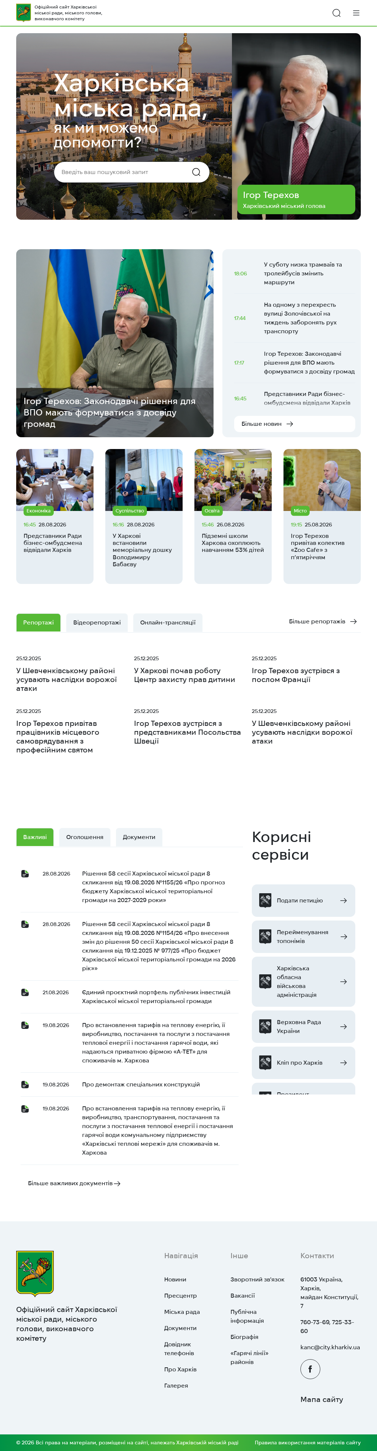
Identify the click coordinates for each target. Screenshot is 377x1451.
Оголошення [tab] (84, 837)
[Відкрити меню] (356, 12)
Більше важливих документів (70, 1183)
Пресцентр (180, 1295)
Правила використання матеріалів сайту (308, 1442)
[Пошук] (336, 12)
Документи (180, 1328)
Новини (175, 1279)
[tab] (167, 622)
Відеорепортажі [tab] (97, 622)
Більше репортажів (317, 621)
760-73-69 (314, 1322)
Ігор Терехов (271, 195)
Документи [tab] (139, 837)
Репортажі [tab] (38, 622)
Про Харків (180, 1369)
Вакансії (242, 1295)
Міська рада (182, 1312)
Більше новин (262, 424)
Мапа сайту (321, 1399)
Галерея (176, 1385)
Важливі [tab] (35, 837)
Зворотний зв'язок (257, 1279)
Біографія (244, 1337)
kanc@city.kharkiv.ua (330, 1347)
